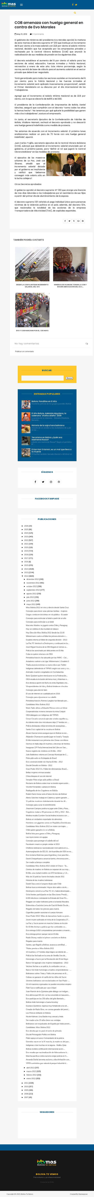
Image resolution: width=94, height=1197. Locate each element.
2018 (26, 555)
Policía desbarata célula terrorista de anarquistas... (46, 726)
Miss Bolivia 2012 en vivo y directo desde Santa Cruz (47, 607)
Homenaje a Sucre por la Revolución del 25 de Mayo (47, 959)
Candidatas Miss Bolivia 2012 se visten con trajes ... (47, 826)
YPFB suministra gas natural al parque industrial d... (46, 1063)
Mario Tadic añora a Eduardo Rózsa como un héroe (46, 708)
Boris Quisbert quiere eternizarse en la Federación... (47, 676)
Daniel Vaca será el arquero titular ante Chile (43, 884)
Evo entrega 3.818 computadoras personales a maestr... (48, 930)
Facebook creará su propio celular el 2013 (42, 844)
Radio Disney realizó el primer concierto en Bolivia (46, 938)
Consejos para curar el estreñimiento (40, 805)
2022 (26, 540)
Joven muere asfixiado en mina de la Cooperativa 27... (48, 920)
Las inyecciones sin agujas (37, 837)
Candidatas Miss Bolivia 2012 (38, 704)
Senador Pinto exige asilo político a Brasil (42, 780)
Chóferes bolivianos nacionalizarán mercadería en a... (47, 848)
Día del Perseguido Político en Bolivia (41, 1034)
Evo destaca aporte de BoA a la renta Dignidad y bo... (47, 683)
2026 (26, 526)
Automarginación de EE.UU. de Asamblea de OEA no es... (49, 851)
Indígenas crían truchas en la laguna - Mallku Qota (46, 1045)
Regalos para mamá (34, 941)
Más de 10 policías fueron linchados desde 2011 (45, 877)
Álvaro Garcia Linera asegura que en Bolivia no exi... (47, 733)
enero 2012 (31, 1078)
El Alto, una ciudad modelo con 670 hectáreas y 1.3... (47, 873)
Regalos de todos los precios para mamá (42, 909)
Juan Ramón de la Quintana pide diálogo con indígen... (48, 991)
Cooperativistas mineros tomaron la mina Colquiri (45, 711)
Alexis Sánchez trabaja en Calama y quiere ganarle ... (47, 798)
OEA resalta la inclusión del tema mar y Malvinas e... (47, 679)
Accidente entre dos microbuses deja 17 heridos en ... (47, 722)
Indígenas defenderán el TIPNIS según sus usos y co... (48, 668)
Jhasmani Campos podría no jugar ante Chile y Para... (47, 808)
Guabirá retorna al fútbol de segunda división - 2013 (46, 640)
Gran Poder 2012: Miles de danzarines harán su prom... (48, 916)
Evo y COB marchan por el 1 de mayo (32, 330)
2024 (26, 533)
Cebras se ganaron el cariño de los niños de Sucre (46, 977)
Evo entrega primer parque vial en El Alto (42, 934)
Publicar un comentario (24, 351)
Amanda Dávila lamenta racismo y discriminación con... (48, 1059)
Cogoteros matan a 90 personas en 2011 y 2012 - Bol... (48, 812)
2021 (26, 544)
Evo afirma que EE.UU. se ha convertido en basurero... (48, 995)
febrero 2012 (31, 1075)
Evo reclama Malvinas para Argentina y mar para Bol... (48, 855)
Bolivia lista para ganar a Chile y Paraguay (43, 834)
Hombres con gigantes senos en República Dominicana (48, 823)
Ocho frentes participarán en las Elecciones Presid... (47, 894)
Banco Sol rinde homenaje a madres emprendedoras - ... (48, 970)
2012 (26, 576)
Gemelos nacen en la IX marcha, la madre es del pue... (48, 1042)
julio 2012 (30, 597)
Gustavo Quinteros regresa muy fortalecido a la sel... (47, 1006)
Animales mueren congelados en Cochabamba (45, 672)
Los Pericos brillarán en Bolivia (38, 1013)
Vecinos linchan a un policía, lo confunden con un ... (46, 966)
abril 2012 (30, 1068)
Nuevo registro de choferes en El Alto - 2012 (43, 751)
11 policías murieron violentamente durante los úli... (46, 801)
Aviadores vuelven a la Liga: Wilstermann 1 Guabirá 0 (47, 661)
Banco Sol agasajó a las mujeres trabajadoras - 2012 (47, 963)
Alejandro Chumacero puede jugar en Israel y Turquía (47, 737)
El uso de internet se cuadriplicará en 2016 (43, 694)
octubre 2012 (31, 586)
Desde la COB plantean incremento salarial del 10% (32, 286)
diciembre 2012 (32, 579)
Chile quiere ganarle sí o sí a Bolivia (40, 830)
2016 (26, 562)
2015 (26, 565)
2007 (26, 1097)
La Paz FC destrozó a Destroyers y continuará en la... (47, 643)
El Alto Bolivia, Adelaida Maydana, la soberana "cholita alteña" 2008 (49, 414)
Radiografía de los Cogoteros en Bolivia (42, 790)
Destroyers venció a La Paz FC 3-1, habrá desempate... (48, 891)
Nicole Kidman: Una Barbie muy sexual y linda (44, 1016)
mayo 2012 (31, 604)
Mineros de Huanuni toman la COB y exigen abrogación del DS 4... (70, 286)
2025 (26, 529)
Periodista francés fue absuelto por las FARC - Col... (47, 658)
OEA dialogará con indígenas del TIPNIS (42, 715)
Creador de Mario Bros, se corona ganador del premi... (48, 1009)
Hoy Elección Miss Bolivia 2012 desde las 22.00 (45, 633)
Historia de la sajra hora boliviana (48, 425)
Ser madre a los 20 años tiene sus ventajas (43, 1020)
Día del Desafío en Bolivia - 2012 (39, 765)
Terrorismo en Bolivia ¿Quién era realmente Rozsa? (47, 438)
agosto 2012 (31, 594)
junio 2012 (30, 601)
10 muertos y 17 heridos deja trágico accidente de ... (47, 952)
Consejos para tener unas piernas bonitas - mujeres (46, 611)
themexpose (82, 1194)
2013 (26, 572)
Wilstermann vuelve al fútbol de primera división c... (46, 636)
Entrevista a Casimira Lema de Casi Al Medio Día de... (48, 905)
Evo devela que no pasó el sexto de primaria (43, 1031)
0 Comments (38, 34)
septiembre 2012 (33, 590)
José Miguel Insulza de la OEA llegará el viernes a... (47, 647)
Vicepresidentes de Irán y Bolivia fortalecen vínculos (47, 686)
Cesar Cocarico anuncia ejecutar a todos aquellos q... (47, 719)
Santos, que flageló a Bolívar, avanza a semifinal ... (46, 945)
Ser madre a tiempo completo (38, 862)
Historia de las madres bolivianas (39, 880)
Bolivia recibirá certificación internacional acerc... (45, 1049)
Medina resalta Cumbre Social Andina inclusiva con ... (47, 815)
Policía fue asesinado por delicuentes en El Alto (45, 650)
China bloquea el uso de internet (39, 776)
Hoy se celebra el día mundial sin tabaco (42, 629)
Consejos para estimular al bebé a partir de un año (46, 618)
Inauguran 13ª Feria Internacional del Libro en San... (46, 747)
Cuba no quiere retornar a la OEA (39, 654)
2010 (26, 1086)
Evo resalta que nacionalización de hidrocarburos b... (47, 1052)
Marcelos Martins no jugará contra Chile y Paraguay (47, 625)
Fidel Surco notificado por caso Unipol (41, 988)
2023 (26, 537)
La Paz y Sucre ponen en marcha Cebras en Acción (47, 923)
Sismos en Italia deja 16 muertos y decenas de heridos (48, 744)
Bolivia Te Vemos (27, 1194)
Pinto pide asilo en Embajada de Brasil (41, 758)
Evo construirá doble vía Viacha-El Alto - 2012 (44, 762)
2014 (26, 569)
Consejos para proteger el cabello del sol (42, 841)
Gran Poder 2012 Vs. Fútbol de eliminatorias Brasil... (47, 769)
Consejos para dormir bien (36, 690)
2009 (26, 1090)
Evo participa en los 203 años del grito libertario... (45, 999)
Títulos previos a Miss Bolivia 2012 (40, 948)
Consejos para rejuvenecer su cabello (41, 697)
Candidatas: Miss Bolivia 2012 (38, 1027)
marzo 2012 (31, 1071)
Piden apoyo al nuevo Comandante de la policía (45, 1038)
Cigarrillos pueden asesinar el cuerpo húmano (44, 912)
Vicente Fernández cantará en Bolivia (41, 787)
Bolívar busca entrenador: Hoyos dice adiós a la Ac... (47, 887)
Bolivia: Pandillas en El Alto (44, 401)
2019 (26, 551)
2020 (26, 547)
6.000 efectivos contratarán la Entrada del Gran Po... (47, 898)
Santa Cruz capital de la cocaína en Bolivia (43, 729)
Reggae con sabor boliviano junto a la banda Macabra (47, 902)
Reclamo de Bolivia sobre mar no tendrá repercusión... (48, 783)
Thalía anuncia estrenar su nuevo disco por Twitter (46, 665)
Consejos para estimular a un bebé (40, 622)
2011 (26, 1083)
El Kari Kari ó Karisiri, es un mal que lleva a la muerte (51, 450)
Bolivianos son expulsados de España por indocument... (48, 1024)
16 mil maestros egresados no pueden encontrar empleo (48, 984)
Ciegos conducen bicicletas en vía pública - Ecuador (47, 615)
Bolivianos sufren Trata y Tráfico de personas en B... (47, 973)
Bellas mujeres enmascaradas (38, 772)
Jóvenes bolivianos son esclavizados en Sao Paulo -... (48, 981)
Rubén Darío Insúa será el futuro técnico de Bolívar (46, 794)
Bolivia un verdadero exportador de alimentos (44, 819)
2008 (26, 1094)
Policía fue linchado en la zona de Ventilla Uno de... (46, 955)
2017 (26, 558)
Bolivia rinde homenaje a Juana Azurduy (42, 1002)
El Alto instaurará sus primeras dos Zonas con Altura (47, 740)
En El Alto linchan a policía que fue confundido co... (46, 927)
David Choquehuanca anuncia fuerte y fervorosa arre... (48, 859)
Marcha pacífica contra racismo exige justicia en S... (47, 1056)
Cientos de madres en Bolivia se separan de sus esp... (48, 869)
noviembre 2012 (33, 583)
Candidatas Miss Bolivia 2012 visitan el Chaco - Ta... (47, 866)
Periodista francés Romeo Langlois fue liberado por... (47, 701)
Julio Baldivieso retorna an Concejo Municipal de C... (47, 755)
